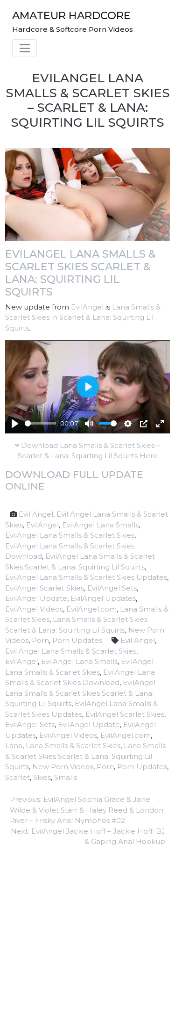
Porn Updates (77, 640)
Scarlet (17, 777)
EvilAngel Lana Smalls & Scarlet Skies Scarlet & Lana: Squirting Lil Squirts (80, 272)
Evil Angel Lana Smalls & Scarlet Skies (70, 651)
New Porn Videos (62, 766)
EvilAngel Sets (112, 588)
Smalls (65, 777)
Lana (13, 745)
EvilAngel (87, 307)
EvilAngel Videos (34, 609)
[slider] (40, 423)
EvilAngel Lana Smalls (100, 524)
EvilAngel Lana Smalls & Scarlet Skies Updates (86, 577)
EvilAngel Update (36, 598)
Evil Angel (36, 514)
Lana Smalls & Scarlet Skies (73, 745)
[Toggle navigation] (24, 48)
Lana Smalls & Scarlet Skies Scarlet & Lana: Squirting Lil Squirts (85, 756)
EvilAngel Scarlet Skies (44, 588)
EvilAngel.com (91, 609)
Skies (42, 777)
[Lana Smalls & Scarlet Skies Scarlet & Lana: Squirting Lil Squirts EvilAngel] (87, 193)
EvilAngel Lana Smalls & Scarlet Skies (69, 535)
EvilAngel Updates (103, 598)
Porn (40, 640)
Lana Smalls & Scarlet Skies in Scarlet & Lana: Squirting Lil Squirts (83, 317)
